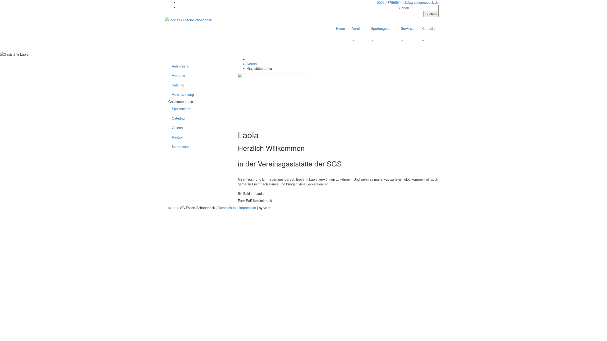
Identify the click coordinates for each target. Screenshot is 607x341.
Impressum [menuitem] (180, 146)
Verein (252, 63)
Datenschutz (227, 207)
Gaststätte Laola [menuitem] (180, 101)
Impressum (247, 207)
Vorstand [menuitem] (178, 75)
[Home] (188, 19)
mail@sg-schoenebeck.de (419, 2)
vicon (267, 207)
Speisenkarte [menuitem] (182, 108)
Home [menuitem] (340, 28)
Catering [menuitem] (178, 118)
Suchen (431, 14)
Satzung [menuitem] (178, 85)
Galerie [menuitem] (177, 127)
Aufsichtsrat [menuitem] (180, 66)
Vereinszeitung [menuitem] (183, 94)
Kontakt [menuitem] (427, 28)
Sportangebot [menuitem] (381, 28)
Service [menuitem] (406, 28)
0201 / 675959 (388, 2)
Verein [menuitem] (357, 28)
